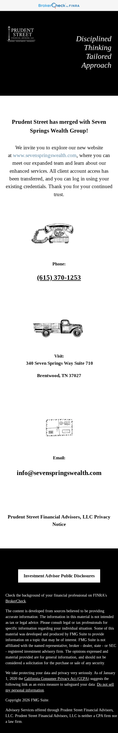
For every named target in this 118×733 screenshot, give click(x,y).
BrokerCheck (15, 601)
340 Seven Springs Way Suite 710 (59, 363)
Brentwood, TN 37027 (59, 375)
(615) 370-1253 (59, 277)
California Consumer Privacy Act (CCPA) (56, 679)
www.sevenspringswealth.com (45, 155)
